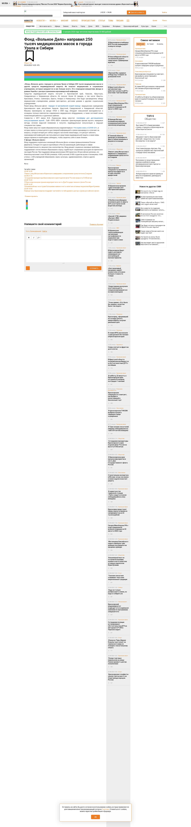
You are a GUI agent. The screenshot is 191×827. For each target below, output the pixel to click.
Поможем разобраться (143, 71)
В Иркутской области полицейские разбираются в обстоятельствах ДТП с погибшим (118, 362)
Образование (122, 601)
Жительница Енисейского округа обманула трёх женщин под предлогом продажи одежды (118, 544)
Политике (105, 809)
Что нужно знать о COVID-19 (85, 128)
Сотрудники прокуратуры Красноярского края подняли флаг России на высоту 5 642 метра (118, 443)
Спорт (118, 70)
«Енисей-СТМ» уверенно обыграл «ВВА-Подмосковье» (117, 218)
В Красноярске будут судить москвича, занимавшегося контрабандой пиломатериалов (116, 254)
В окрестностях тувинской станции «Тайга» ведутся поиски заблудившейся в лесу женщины (117, 495)
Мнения (64, 20)
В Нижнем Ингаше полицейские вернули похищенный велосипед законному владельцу (117, 122)
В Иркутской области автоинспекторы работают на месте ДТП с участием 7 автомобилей (118, 90)
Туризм (118, 183)
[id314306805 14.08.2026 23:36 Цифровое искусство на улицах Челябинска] (163, 2)
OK (95, 817)
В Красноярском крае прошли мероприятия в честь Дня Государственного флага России (118, 460)
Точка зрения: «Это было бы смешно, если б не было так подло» (118, 304)
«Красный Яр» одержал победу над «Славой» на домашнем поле (117, 75)
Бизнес (74, 20)
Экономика (119, 408)
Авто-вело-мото (45, 26)
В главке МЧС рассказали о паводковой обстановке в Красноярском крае (118, 334)
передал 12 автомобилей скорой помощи (64, 106)
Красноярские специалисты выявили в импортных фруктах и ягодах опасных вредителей (117, 171)
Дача (90, 26)
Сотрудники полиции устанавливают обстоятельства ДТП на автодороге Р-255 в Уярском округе (117, 625)
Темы (110, 20)
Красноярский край (131, 26)
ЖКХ (97, 26)
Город (83, 26)
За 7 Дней (150, 44)
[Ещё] (165, 26)
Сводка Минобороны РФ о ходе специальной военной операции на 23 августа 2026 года (118, 106)
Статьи (101, 20)
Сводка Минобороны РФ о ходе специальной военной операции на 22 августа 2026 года (118, 528)
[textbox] (63, 251)
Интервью (116, 26)
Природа (119, 330)
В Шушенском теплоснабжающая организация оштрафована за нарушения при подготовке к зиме (115, 235)
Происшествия (88, 20)
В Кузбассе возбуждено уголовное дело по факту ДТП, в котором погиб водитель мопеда (118, 202)
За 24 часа (140, 44)
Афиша (57, 26)
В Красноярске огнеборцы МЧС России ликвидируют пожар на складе (118, 44)
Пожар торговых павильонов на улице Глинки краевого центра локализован (117, 661)
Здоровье (106, 26)
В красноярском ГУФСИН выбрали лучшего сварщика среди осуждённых (118, 413)
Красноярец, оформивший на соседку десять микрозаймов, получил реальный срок (118, 319)
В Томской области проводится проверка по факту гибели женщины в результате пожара (118, 138)
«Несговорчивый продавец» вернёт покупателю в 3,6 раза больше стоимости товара (116, 272)
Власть (74, 26)
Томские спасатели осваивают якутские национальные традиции (117, 577)
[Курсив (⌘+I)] (34, 237)
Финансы (119, 314)
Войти (44, 231)
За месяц (160, 44)
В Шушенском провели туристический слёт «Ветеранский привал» (117, 187)
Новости (40, 20)
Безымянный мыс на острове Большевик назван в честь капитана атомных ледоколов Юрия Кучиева (117, 561)
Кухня (154, 26)
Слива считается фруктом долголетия (118, 348)
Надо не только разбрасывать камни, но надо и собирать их (117, 592)
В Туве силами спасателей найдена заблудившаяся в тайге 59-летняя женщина (118, 428)
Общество (30, 26)
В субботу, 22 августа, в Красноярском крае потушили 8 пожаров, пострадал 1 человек (117, 378)
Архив (155, 20)
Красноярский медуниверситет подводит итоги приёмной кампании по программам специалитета (118, 607)
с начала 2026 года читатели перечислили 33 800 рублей (68, 32)
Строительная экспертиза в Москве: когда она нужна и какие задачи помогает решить (118, 478)
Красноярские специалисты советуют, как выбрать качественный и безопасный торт (117, 396)
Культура (144, 26)
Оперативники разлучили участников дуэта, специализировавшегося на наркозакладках (118, 289)
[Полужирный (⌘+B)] (29, 237)
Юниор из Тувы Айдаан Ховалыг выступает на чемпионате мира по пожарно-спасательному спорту (118, 643)
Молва (53, 20)
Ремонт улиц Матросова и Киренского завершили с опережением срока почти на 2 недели (118, 154)
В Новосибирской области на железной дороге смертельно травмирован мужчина (118, 59)
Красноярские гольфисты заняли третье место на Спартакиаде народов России (118, 677)
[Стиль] (38, 237)
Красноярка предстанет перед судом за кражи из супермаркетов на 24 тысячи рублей (117, 512)
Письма (119, 20)
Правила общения (96, 224)
